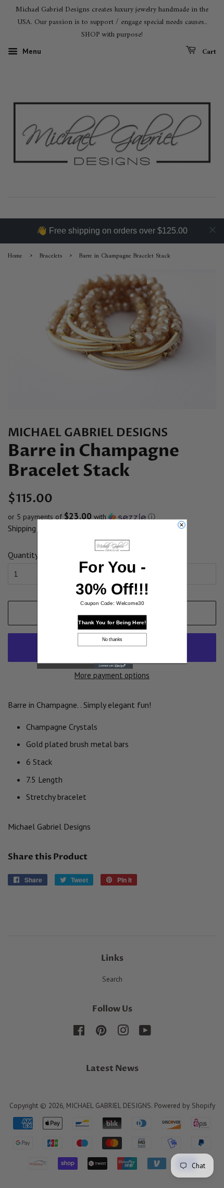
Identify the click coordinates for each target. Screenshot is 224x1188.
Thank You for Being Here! (112, 622)
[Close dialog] (181, 525)
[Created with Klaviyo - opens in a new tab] (112, 665)
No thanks (112, 639)
